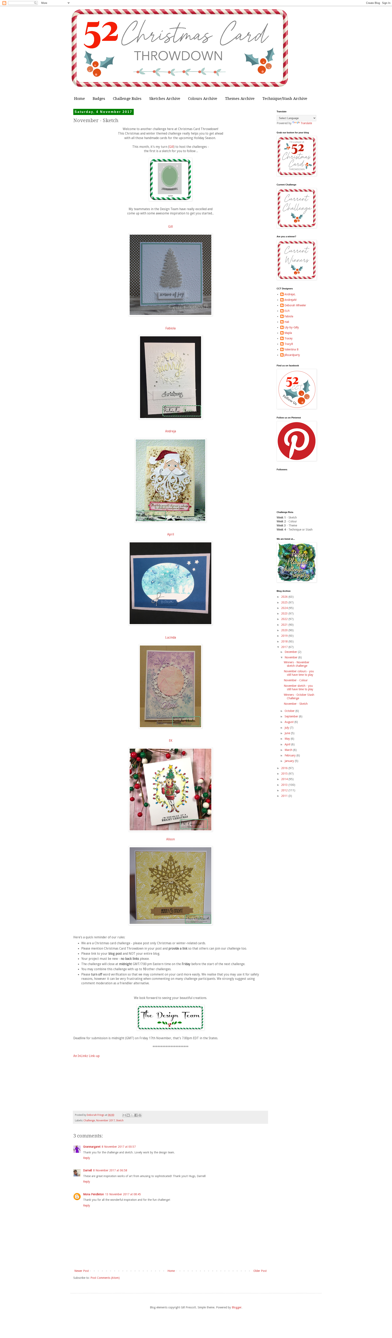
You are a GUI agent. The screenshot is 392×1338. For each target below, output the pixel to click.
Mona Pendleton (93, 1194)
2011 (284, 795)
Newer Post (81, 1270)
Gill (171, 147)
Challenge (89, 1120)
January (290, 761)
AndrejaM (290, 299)
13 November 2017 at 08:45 (123, 1194)
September (292, 716)
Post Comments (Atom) (105, 1277)
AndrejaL (289, 294)
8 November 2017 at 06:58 (110, 1170)
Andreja (170, 431)
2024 (284, 608)
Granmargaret (91, 1146)
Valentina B (291, 349)
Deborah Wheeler (295, 305)
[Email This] (124, 1115)
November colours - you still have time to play (299, 673)
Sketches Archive (164, 98)
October (290, 710)
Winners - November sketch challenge (296, 664)
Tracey (288, 338)
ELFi (287, 310)
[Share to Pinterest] (140, 1115)
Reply (86, 1158)
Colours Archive (202, 98)
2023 (284, 613)
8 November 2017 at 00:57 (119, 1146)
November (291, 657)
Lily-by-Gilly (291, 327)
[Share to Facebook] (136, 1115)
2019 (284, 635)
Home (79, 98)
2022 (284, 619)
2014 (284, 779)
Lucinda (170, 637)
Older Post (260, 1270)
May (288, 738)
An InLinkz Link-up (86, 1056)
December (291, 651)
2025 (284, 602)
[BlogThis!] (128, 1115)
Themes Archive (240, 98)
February (290, 755)
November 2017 (105, 1120)
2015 (284, 773)
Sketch (120, 1120)
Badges (99, 98)
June (288, 733)
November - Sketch (296, 703)
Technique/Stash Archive (284, 98)
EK (170, 741)
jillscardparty (292, 355)
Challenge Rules (127, 98)
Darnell (87, 1170)
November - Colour (296, 680)
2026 (284, 596)
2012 (284, 790)
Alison (170, 839)
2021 (284, 624)
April (170, 534)
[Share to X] (132, 1115)
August (289, 722)
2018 (284, 641)
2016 (284, 768)
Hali (286, 321)
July (287, 727)
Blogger (237, 1307)
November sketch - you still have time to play (298, 687)
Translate (306, 123)
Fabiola (170, 328)
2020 (284, 630)
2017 (284, 647)
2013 (284, 784)
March (289, 750)
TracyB (288, 344)
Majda (288, 332)
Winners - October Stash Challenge (299, 696)
